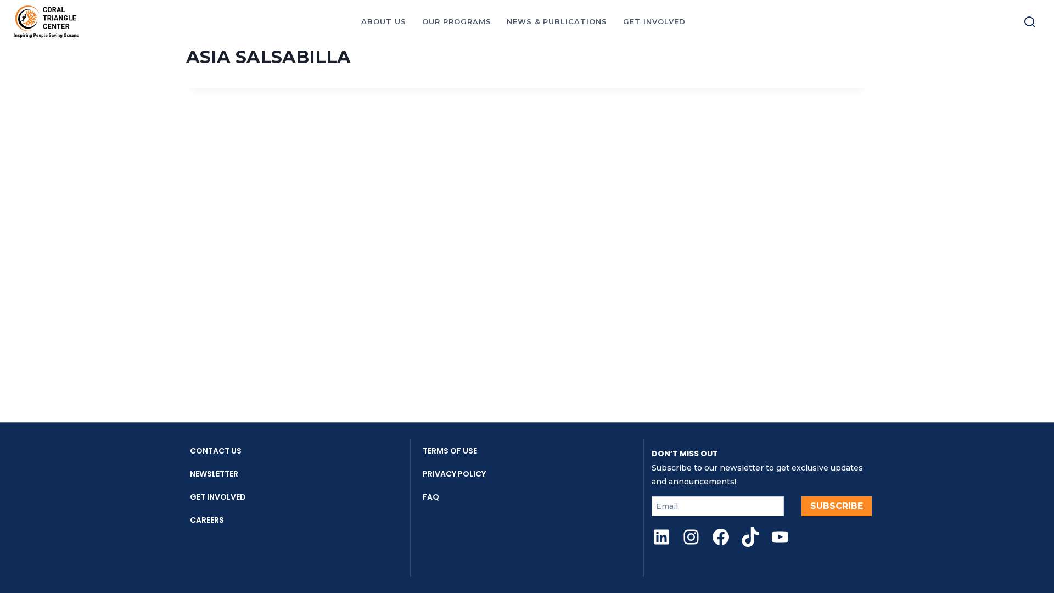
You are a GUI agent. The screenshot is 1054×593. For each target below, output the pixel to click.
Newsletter (214, 473)
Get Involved (218, 496)
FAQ (431, 496)
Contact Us (216, 450)
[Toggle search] (1030, 22)
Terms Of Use (450, 450)
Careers (207, 519)
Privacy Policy (454, 473)
